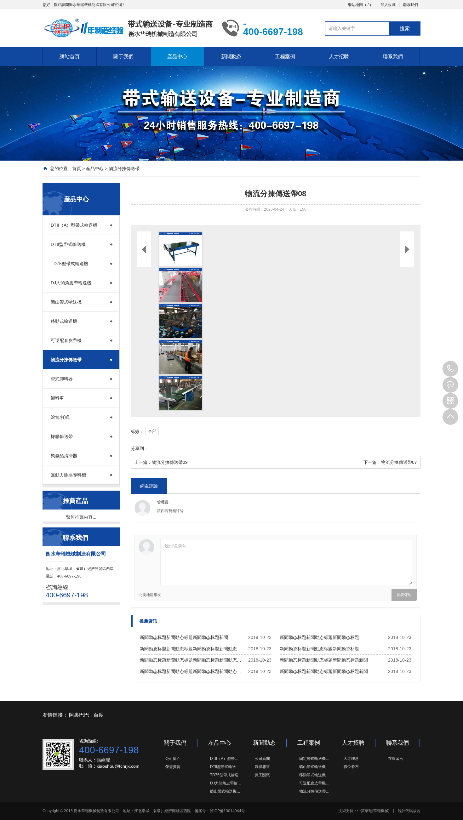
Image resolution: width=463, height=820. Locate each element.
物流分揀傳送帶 (124, 168)
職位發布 (351, 767)
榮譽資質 (172, 767)
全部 (152, 431)
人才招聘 (339, 56)
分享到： (139, 448)
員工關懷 (262, 775)
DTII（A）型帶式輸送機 (74, 225)
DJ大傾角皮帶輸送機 (71, 282)
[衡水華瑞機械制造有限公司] (128, 27)
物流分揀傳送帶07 (399, 462)
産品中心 (177, 56)
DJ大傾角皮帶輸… (225, 783)
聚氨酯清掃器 (64, 455)
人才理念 (351, 758)
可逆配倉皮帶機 (66, 340)
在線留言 (395, 758)
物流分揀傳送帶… (314, 791)
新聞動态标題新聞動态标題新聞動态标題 (319, 637)
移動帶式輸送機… (314, 775)
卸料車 (57, 398)
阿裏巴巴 (79, 715)
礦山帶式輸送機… (225, 791)
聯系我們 (410, 5)
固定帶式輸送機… (314, 758)
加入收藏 (388, 5)
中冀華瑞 (364, 811)
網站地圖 (355, 5)
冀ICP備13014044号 (227, 811)
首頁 (76, 168)
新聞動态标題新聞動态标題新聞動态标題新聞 (184, 637)
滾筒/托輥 (60, 417)
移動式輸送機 (64, 321)
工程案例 (285, 56)
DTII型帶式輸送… (225, 767)
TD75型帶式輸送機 (69, 263)
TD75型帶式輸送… (226, 775)
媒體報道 (262, 767)
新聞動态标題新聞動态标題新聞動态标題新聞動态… (190, 648)
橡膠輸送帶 (62, 436)
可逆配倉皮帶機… (314, 783)
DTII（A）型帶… (224, 758)
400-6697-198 (450, 369)
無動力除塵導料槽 (68, 474)
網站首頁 (70, 56)
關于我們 (123, 56)
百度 (99, 715)
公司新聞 (262, 758)
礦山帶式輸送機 (66, 302)
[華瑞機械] (380, 811)
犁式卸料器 (62, 378)
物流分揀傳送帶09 (170, 462)
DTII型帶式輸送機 (68, 244)
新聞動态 (231, 56)
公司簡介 (172, 758)
